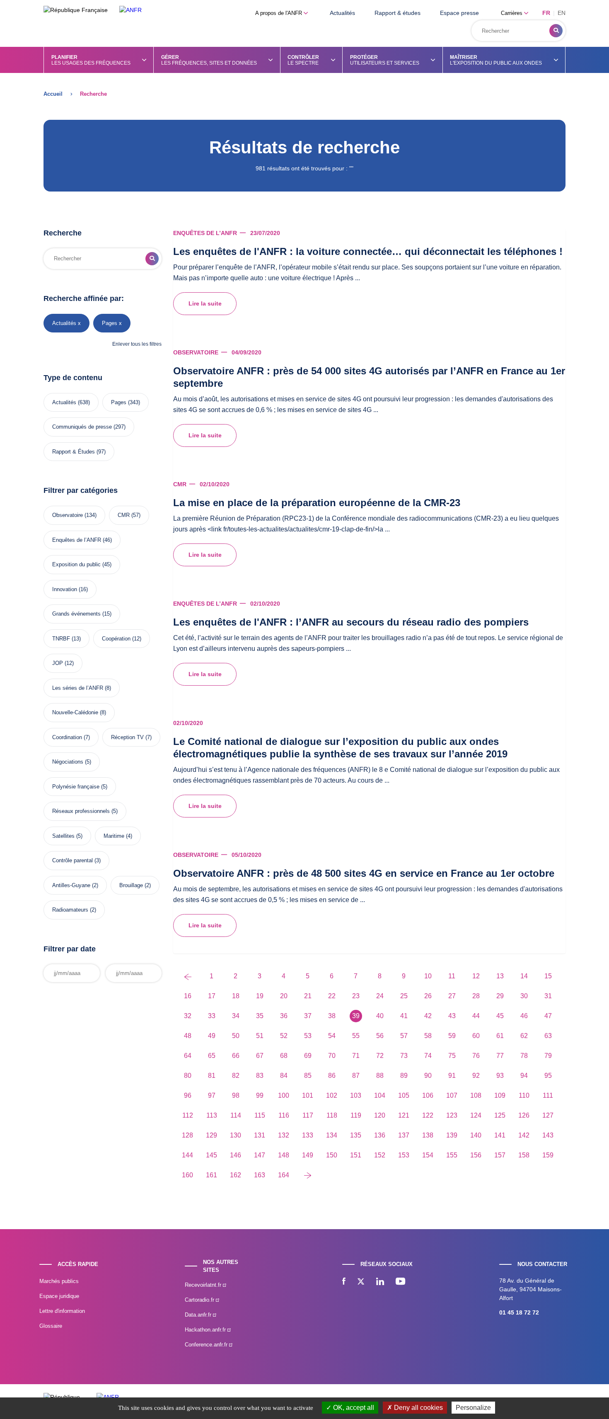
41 (404, 1015)
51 (259, 1035)
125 (499, 1115)
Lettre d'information (62, 1311)
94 (524, 1075)
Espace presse (459, 13)
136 (379, 1135)
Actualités (342, 13)
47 (548, 1015)
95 (548, 1075)
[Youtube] (400, 1282)
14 (524, 976)
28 (476, 995)
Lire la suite (205, 303)
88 (380, 1075)
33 (211, 1015)
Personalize (473, 1407)
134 (331, 1135)
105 (403, 1095)
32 (187, 1015)
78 (524, 1055)
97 (211, 1095)
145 (211, 1155)
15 (548, 976)
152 (379, 1155)
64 (187, 1055)
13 (500, 976)
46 (524, 1015)
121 (403, 1115)
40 (380, 1015)
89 (404, 1075)
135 (355, 1135)
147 (259, 1155)
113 (211, 1115)
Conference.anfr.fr (207, 1344)
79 (548, 1055)
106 (427, 1095)
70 (332, 1055)
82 (235, 1075)
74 (428, 1055)
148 (283, 1155)
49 (211, 1035)
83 (259, 1075)
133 (307, 1135)
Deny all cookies (417, 1407)
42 (428, 1015)
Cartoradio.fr (200, 1300)
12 (476, 976)
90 (428, 1075)
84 (284, 1075)
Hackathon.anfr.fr (206, 1330)
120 (379, 1115)
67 (259, 1055)
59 (452, 1035)
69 (308, 1055)
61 (500, 1035)
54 (332, 1035)
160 (187, 1175)
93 (500, 1075)
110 (524, 1095)
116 (283, 1115)
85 (308, 1075)
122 (427, 1115)
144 (187, 1155)
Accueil (53, 94)
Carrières (512, 13)
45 (500, 1015)
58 (428, 1035)
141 (499, 1135)
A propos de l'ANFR (279, 13)
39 (356, 1015)
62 (524, 1035)
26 (428, 995)
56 (380, 1035)
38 (332, 1015)
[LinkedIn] (380, 1282)
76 (476, 1055)
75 (452, 1055)
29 (500, 995)
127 (547, 1115)
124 (475, 1115)
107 (451, 1095)
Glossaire (50, 1326)
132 (283, 1135)
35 (259, 1015)
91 (452, 1075)
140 (475, 1135)
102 (331, 1095)
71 (356, 1055)
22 (332, 995)
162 (235, 1175)
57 (404, 1035)
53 (308, 1035)
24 (380, 995)
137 (403, 1135)
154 (427, 1155)
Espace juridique (59, 1296)
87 (356, 1075)
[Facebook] (344, 1282)
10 (428, 976)
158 (523, 1155)
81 (211, 1075)
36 (284, 1015)
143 (547, 1135)
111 (548, 1095)
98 (235, 1095)
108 (475, 1095)
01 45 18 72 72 (519, 1312)
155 (451, 1155)
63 (548, 1035)
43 (452, 1015)
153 (403, 1155)
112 (187, 1115)
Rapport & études (397, 13)
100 (283, 1095)
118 (331, 1115)
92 (476, 1075)
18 (235, 995)
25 (404, 995)
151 (355, 1155)
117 (307, 1115)
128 (187, 1135)
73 (404, 1055)
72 (380, 1055)
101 (307, 1095)
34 (235, 1015)
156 (475, 1155)
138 (427, 1135)
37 (308, 1015)
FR (546, 13)
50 (235, 1035)
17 (211, 995)
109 (499, 1095)
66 (235, 1055)
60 (476, 1035)
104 (379, 1095)
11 (451, 976)
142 (523, 1135)
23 (356, 995)
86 (332, 1075)
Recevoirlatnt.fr (204, 1285)
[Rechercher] (556, 30)
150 (331, 1155)
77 (500, 1055)
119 (355, 1115)
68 (284, 1055)
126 (523, 1115)
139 (451, 1135)
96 (187, 1095)
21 (308, 995)
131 (259, 1135)
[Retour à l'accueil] (130, 10)
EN (562, 13)
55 (356, 1035)
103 (355, 1095)
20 (284, 995)
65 (211, 1055)
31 (548, 995)
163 (259, 1175)
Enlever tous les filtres (137, 344)
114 (235, 1115)
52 (284, 1035)
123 (451, 1115)
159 (547, 1155)
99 (259, 1095)
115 (259, 1115)
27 (452, 995)
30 (524, 995)
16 (187, 995)
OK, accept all (352, 1407)
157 (499, 1155)
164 (283, 1175)
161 (211, 1175)
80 (187, 1075)
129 (211, 1135)
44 (476, 1015)
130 (235, 1135)
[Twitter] (361, 1282)
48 (187, 1035)
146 (235, 1155)
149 (307, 1155)
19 (259, 995)
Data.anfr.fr (199, 1315)
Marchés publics (59, 1281)
